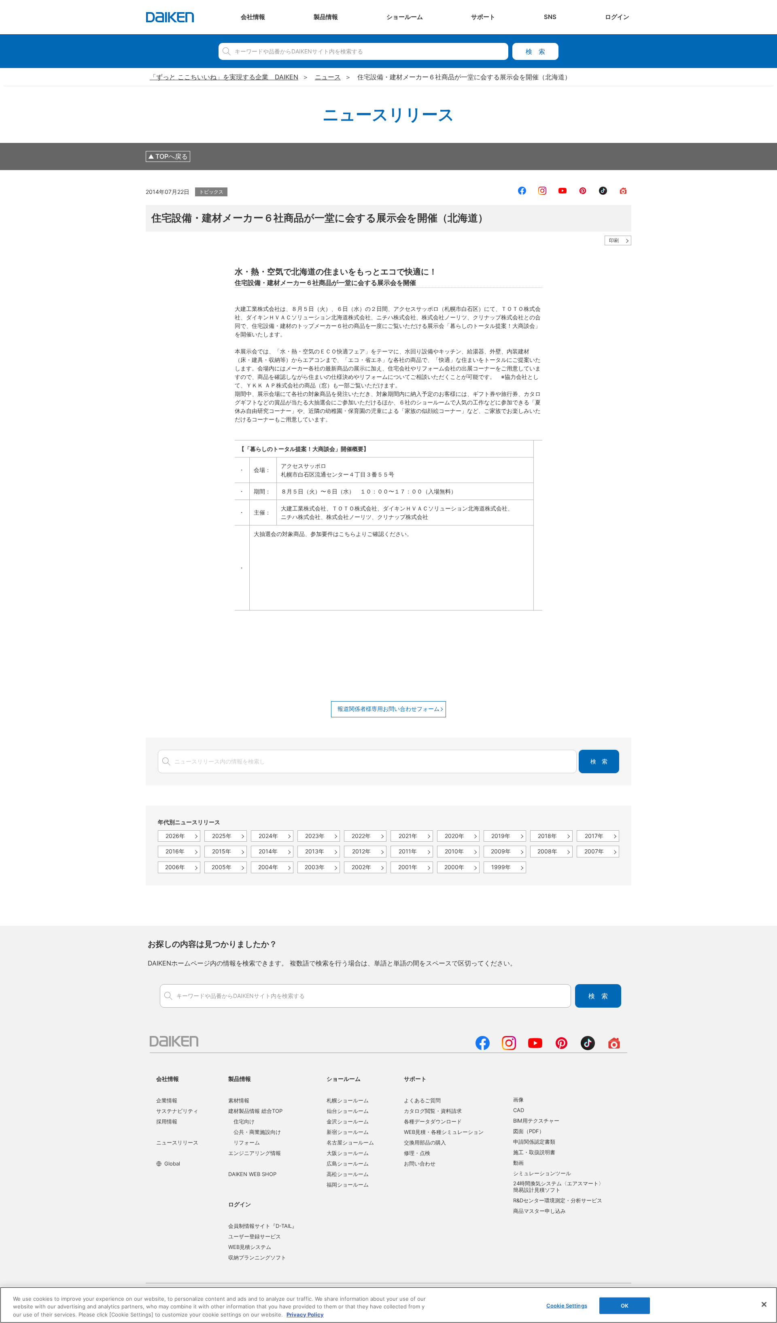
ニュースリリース (177, 1142)
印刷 (614, 240)
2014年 (268, 851)
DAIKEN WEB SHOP (252, 1174)
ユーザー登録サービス (254, 1236)
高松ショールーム (348, 1174)
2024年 (268, 835)
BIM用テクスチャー (536, 1120)
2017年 (594, 835)
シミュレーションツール (542, 1173)
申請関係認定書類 (534, 1141)
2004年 (268, 867)
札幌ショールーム (348, 1100)
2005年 (221, 867)
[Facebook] (483, 1048)
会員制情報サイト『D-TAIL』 (262, 1226)
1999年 (501, 867)
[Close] (764, 1304)
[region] (388, 1305)
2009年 (501, 851)
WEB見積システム (249, 1247)
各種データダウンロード (433, 1121)
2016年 (175, 851)
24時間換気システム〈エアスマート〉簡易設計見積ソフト (558, 1186)
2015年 (221, 851)
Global (172, 1163)
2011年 (408, 851)
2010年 (454, 851)
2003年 (315, 867)
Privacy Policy (305, 1314)
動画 (518, 1162)
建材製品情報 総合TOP (255, 1111)
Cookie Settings (566, 1305)
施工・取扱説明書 (534, 1152)
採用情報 (166, 1121)
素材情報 (238, 1100)
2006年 (175, 867)
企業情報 (166, 1100)
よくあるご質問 (422, 1100)
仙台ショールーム (348, 1111)
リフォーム (247, 1142)
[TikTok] (588, 1048)
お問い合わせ (419, 1163)
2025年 (221, 835)
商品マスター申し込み (539, 1211)
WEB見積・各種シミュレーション (444, 1132)
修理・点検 (417, 1153)
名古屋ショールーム (350, 1142)
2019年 (500, 835)
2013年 (314, 851)
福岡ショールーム (348, 1184)
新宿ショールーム (348, 1132)
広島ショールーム (348, 1163)
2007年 (594, 851)
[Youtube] (535, 1048)
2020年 (454, 835)
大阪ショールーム (348, 1153)
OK (624, 1305)
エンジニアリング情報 (254, 1153)
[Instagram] (509, 1048)
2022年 (361, 835)
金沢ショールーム (348, 1121)
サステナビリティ (177, 1111)
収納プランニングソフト (257, 1257)
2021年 (408, 835)
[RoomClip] (614, 1048)
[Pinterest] (561, 1048)
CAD (518, 1110)
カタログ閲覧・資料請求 (433, 1111)
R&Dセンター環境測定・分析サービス (557, 1200)
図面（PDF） (528, 1131)
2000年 (454, 867)
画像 (518, 1099)
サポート (415, 1078)
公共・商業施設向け (257, 1132)
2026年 (175, 835)
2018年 (547, 835)
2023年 (315, 835)
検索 (535, 51)
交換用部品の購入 (425, 1142)
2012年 (361, 851)
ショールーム (344, 1078)
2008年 (547, 851)
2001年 (407, 867)
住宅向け (244, 1121)
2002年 (361, 867)
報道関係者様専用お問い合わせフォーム (388, 708)
